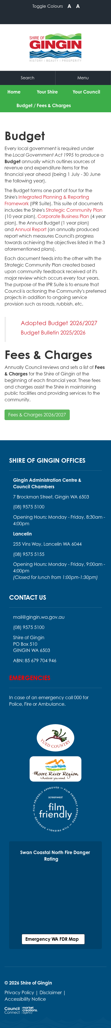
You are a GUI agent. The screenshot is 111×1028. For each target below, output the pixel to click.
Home (13, 92)
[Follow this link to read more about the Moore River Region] (55, 770)
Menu (83, 77)
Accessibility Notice (25, 999)
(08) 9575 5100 (28, 507)
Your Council (86, 92)
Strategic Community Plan (74, 210)
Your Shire (47, 92)
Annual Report (30, 229)
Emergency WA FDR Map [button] (53, 939)
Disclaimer (51, 992)
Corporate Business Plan (63, 216)
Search (27, 77)
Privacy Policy (19, 992)
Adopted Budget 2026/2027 (59, 323)
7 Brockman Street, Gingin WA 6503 (51, 497)
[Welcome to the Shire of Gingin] (55, 47)
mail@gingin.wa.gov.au (39, 617)
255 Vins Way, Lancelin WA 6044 (47, 544)
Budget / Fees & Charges (44, 105)
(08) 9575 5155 (28, 554)
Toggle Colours (47, 6)
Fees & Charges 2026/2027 (37, 415)
